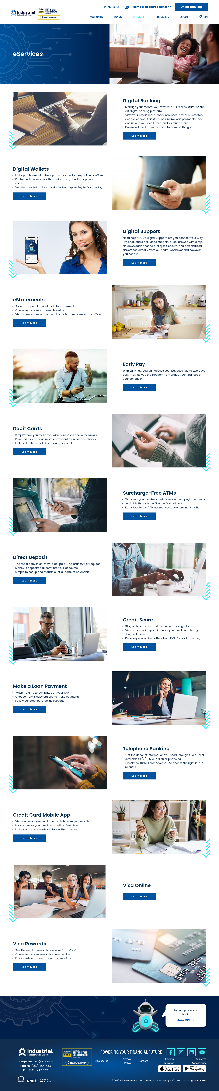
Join (205, 17)
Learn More (139, 136)
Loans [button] (118, 17)
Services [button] (139, 17)
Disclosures (101, 1061)
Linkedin (191, 1052)
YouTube (202, 1052)
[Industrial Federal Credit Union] (35, 13)
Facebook (171, 1052)
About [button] (184, 17)
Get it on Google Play (194, 1068)
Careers (143, 1061)
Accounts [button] (96, 17)
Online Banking (191, 7)
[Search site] (118, 7)
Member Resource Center (151, 7)
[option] (127, 7)
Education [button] (162, 17)
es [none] (127, 7)
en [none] (125, 7)
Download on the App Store (169, 1068)
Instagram (181, 1052)
